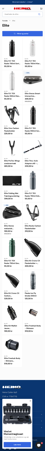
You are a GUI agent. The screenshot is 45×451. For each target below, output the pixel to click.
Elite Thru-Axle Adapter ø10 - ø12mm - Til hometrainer (31, 162)
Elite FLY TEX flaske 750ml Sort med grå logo (11, 62)
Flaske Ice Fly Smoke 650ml (30, 294)
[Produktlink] (12, 54)
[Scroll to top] (3, 448)
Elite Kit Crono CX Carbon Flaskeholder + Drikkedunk (11, 294)
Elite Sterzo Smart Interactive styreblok (32, 94)
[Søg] (40, 14)
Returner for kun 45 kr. (22, 2)
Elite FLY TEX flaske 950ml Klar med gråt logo (11, 94)
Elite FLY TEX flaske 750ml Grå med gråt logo (32, 194)
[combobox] (22, 14)
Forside (5, 21)
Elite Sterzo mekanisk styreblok (9, 227)
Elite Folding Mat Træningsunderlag (11, 194)
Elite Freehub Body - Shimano (33, 327)
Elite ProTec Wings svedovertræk (12, 162)
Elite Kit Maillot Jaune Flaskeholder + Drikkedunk (10, 327)
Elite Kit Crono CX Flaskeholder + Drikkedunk (32, 262)
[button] (3, 8)
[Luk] (30, 401)
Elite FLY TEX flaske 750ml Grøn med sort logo (12, 262)
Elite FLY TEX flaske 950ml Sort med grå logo (32, 129)
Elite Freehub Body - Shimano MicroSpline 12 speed (12, 359)
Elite (6, 59)
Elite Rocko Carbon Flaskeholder (33, 227)
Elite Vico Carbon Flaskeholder (11, 129)
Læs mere (17, 445)
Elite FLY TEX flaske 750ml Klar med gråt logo (32, 62)
